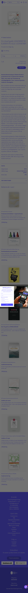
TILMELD (7, 304)
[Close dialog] (26, 287)
